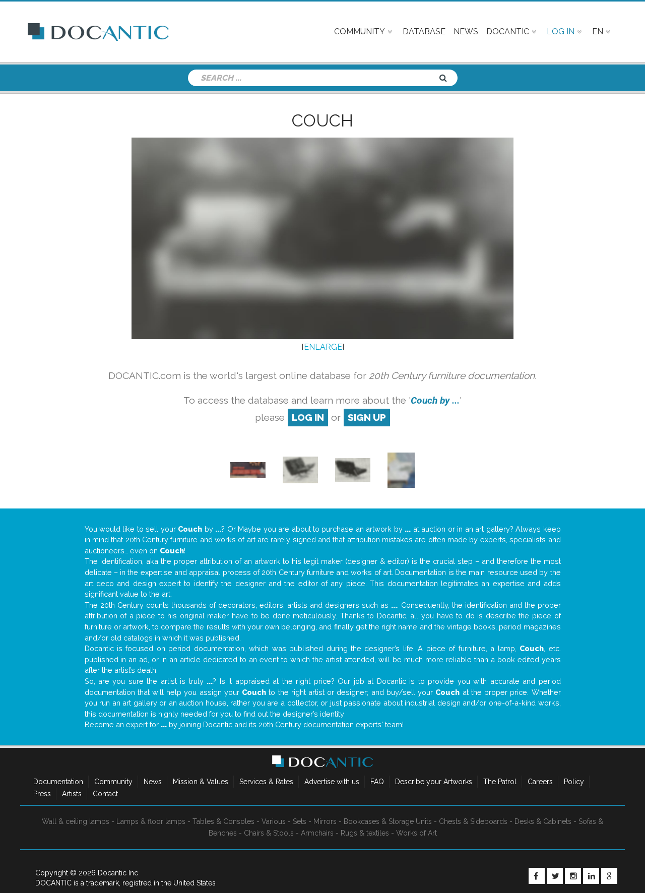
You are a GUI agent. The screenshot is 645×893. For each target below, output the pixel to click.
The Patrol (500, 782)
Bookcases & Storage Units (388, 821)
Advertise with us (331, 782)
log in (308, 417)
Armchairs (317, 833)
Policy (574, 782)
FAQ (377, 782)
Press (42, 794)
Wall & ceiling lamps (75, 821)
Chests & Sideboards (473, 821)
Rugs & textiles (365, 833)
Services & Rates (266, 782)
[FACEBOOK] (537, 876)
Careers (540, 782)
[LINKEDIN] (591, 876)
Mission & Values (200, 782)
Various (274, 821)
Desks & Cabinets (542, 821)
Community (113, 782)
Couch (322, 120)
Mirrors (325, 821)
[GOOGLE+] (609, 876)
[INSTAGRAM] (573, 876)
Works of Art (416, 833)
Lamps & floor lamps (150, 821)
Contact (105, 794)
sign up (367, 417)
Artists (72, 794)
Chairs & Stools (269, 833)
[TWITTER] (555, 876)
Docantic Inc (118, 873)
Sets (299, 821)
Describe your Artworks (433, 782)
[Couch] (248, 469)
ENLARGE (323, 347)
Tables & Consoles (223, 821)
